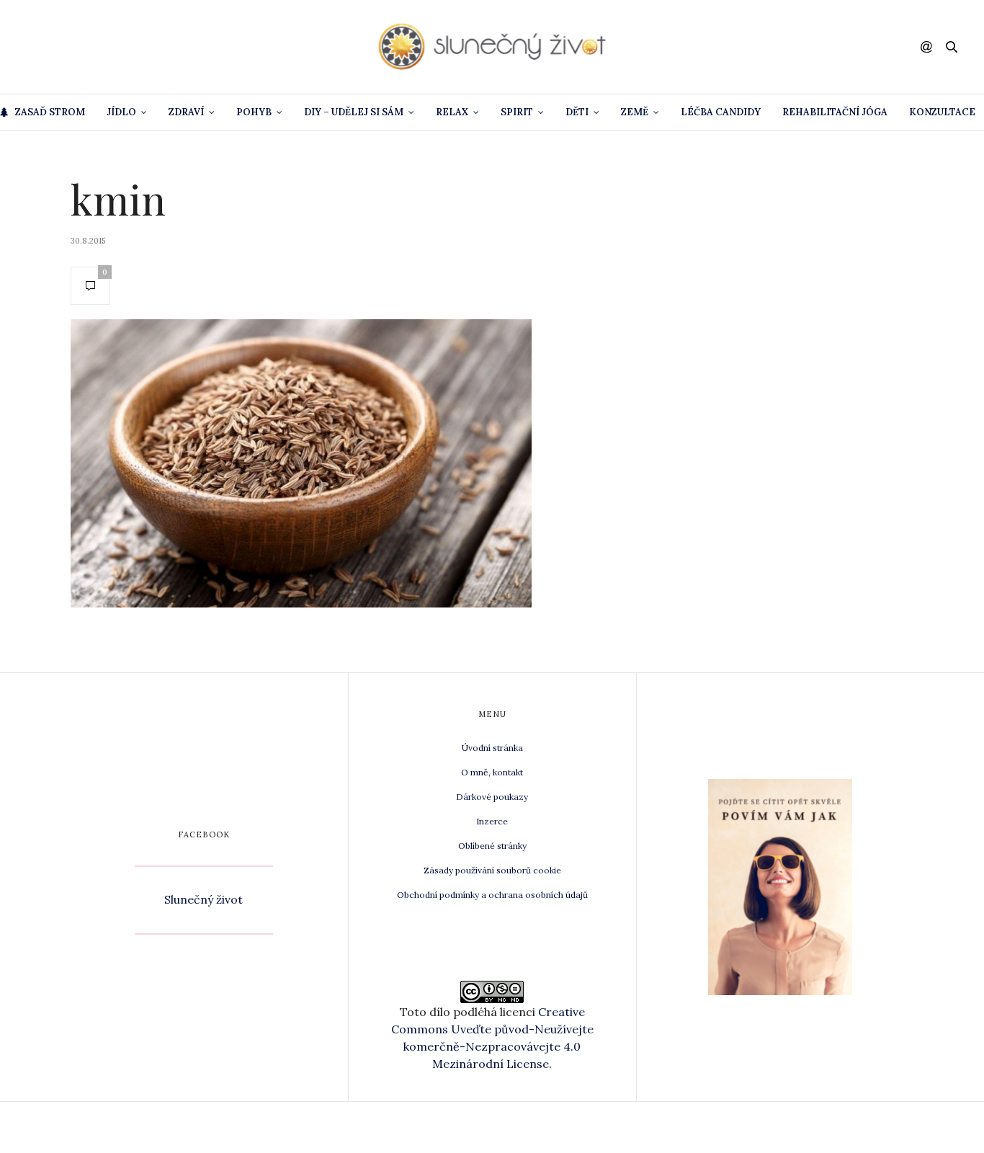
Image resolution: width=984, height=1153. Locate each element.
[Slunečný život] (492, 47)
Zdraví (186, 112)
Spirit (517, 112)
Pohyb (254, 112)
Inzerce (492, 821)
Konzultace (942, 112)
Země (634, 112)
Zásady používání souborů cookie (492, 870)
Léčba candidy (721, 112)
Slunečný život (203, 899)
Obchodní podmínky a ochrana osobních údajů (492, 894)
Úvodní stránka (492, 747)
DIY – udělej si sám (353, 112)
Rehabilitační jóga (834, 112)
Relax (452, 112)
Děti (577, 112)
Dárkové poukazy (492, 796)
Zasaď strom (50, 112)
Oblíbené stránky (492, 845)
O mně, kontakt (492, 772)
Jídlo (121, 112)
